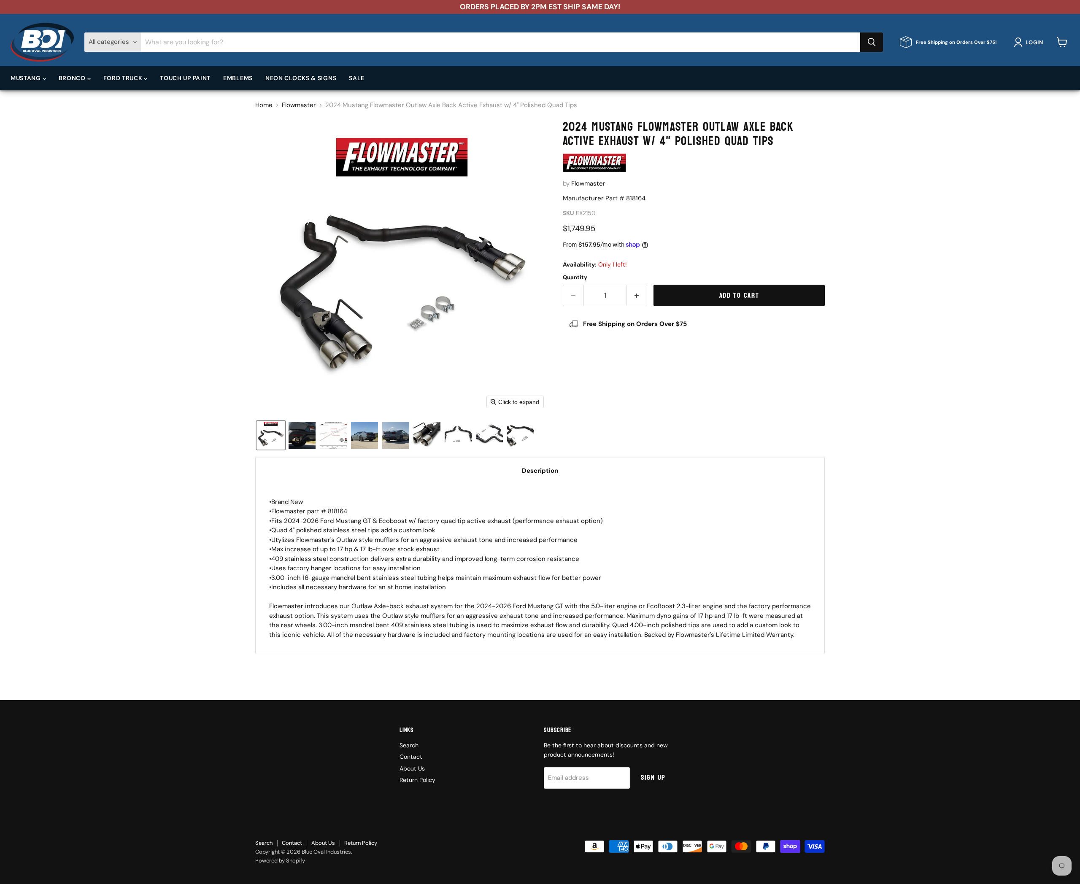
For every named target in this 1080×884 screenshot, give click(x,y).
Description (540, 470)
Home (264, 105)
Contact (411, 756)
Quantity (575, 277)
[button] (1030, 42)
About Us (412, 768)
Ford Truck (123, 78)
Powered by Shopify (280, 860)
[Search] (871, 42)
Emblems (238, 78)
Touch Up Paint (185, 78)
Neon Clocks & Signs (300, 78)
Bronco (73, 78)
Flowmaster (299, 105)
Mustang (27, 78)
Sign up (653, 777)
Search (409, 745)
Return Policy (417, 780)
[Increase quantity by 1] (637, 295)
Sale (356, 78)
